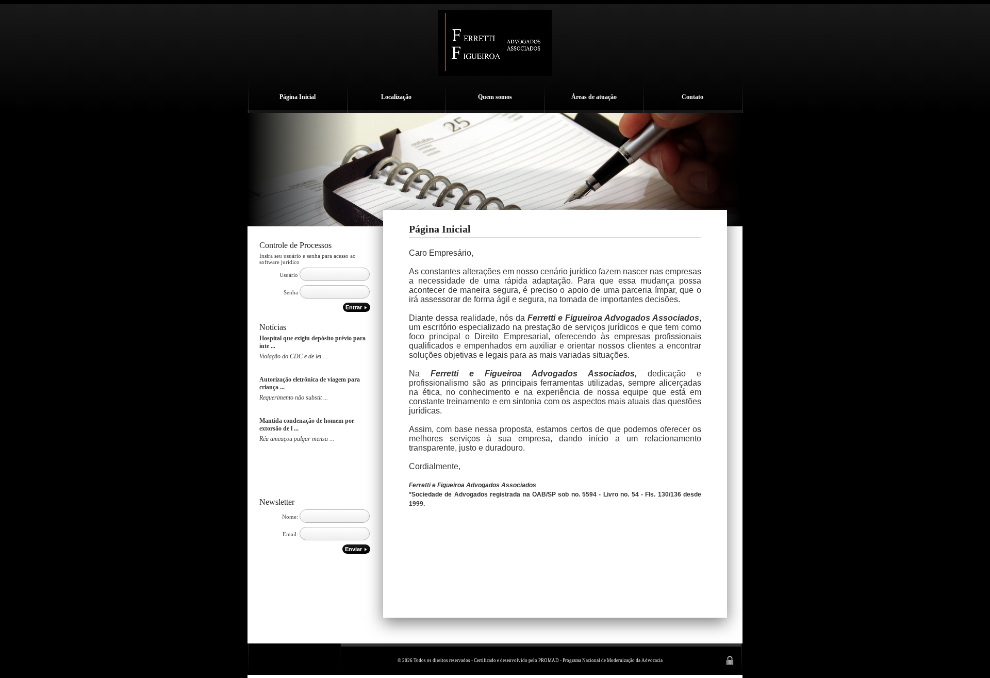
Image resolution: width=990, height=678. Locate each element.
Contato (692, 97)
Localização (396, 97)
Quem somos (495, 97)
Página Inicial (297, 97)
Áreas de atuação (594, 97)
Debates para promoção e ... (294, 405)
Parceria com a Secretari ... (293, 446)
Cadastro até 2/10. (282, 364)
